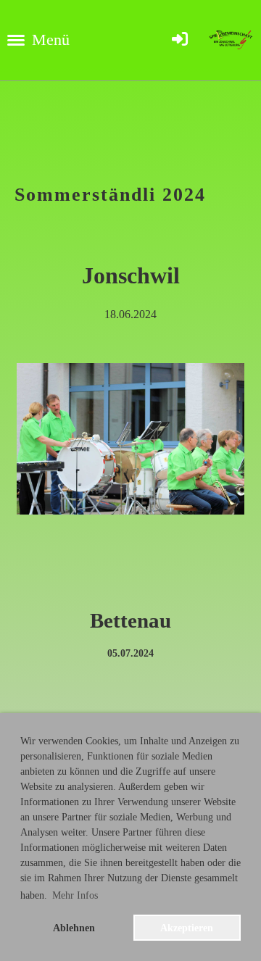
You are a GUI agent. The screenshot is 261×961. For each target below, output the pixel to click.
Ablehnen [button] (74, 927)
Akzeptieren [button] (186, 927)
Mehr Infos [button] (75, 895)
